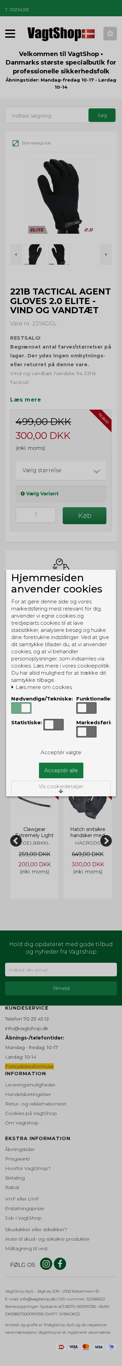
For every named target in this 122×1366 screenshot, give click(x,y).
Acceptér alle (61, 770)
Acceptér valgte (61, 752)
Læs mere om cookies (43, 687)
